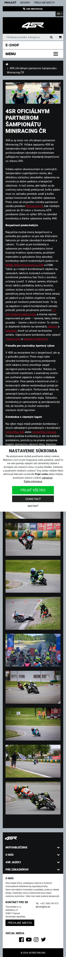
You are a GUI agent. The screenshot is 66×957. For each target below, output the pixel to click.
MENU (11, 53)
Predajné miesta (44, 2)
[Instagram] (36, 940)
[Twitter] (44, 940)
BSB (16, 265)
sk (58, 13)
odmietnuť (47, 477)
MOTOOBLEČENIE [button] (16, 847)
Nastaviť (33, 506)
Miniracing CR (34, 206)
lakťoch (52, 326)
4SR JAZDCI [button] (13, 862)
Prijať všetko (33, 490)
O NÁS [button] (10, 854)
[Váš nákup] (60, 37)
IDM (40, 265)
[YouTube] (29, 940)
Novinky (25, 2)
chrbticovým (13, 339)
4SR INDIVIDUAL (34, 8)
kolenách (11, 330)
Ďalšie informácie (33, 481)
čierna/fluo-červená (44, 432)
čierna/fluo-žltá (15, 432)
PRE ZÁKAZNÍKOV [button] (17, 869)
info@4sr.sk (44, 906)
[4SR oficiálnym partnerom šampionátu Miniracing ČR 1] (33, 650)
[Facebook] (22, 940)
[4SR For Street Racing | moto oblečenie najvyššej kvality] (7, 64)
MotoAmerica (28, 265)
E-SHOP (12, 45)
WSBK (9, 265)
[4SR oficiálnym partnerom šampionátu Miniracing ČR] (33, 93)
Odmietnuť (33, 499)
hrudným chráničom (35, 339)
